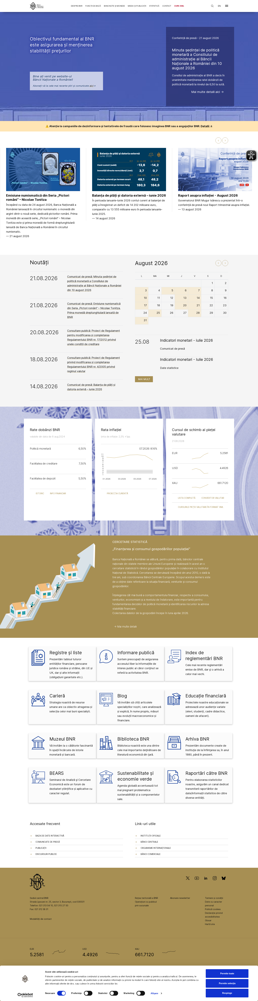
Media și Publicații (137, 6)
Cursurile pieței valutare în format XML (200, 507)
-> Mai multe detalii (125, 626)
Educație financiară (205, 695)
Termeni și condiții (214, 898)
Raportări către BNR (206, 773)
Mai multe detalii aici (205, 92)
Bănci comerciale (151, 854)
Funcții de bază (93, 6)
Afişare (154, 993)
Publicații (41, 848)
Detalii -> (206, 126)
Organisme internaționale (156, 848)
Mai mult (144, 379)
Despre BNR (76, 6)
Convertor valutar (212, 498)
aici (91, 85)
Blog (122, 695)
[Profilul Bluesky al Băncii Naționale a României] (223, 882)
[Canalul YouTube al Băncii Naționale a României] (196, 882)
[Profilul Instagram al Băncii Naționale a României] (214, 882)
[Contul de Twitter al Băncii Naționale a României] (189, 882)
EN (219, 6)
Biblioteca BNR (133, 739)
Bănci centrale (149, 842)
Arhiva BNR (197, 739)
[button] (226, 6)
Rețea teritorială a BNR (146, 898)
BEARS (56, 773)
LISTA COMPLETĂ (186, 498)
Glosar (208, 920)
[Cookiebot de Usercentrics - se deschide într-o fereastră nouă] (25, 995)
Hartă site (210, 924)
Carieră (57, 695)
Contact (166, 6)
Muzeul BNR (62, 739)
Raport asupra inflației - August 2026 (208, 195)
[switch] (88, 993)
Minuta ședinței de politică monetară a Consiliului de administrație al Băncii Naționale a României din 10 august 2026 (197, 59)
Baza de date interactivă (50, 835)
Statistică (154, 6)
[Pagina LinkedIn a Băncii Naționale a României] (205, 882)
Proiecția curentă (117, 493)
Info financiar (58, 493)
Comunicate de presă (48, 842)
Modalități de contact (41, 919)
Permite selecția (227, 983)
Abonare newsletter (180, 898)
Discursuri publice (46, 854)
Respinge (227, 993)
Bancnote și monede (114, 6)
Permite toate (227, 973)
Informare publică (135, 652)
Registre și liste (65, 652)
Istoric (40, 493)
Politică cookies (213, 909)
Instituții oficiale (151, 835)
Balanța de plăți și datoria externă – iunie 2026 (129, 195)
